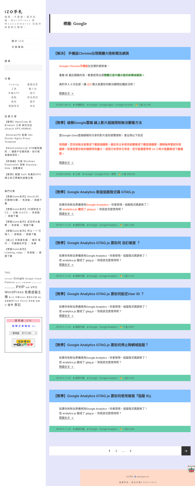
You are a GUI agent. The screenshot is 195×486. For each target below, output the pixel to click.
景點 (14, 97)
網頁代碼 (80, 224)
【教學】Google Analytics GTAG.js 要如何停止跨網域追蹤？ (101, 345)
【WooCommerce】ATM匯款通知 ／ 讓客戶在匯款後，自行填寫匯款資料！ (23, 151)
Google (19, 278)
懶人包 (33, 89)
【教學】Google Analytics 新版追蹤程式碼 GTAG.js (94, 192)
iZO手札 (14, 11)
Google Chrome (124, 104)
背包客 (32, 301)
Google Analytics (108, 224)
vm (28, 287)
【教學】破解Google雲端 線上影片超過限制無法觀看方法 (98, 123)
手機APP (14, 93)
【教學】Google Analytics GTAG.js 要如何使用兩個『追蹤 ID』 (103, 396)
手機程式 (80, 104)
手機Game (20, 297)
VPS (34, 287)
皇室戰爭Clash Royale (16, 301)
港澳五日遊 (32, 297)
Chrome (9, 279)
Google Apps (106, 104)
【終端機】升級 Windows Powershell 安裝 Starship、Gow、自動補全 (22, 164)
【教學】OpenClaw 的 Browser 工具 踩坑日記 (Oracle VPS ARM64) (18, 125)
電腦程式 (14, 106)
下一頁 (186, 450)
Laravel (26, 282)
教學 (113, 174)
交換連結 (18, 47)
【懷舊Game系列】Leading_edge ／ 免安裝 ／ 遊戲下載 (23, 252)
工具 (14, 89)
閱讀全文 (66, 93)
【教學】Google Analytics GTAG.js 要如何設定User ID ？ (99, 294)
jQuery (18, 282)
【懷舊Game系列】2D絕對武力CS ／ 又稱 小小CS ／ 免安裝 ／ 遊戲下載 (23, 212)
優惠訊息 (32, 84)
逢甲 (10, 305)
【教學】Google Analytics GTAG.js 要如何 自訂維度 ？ (97, 243)
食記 (32, 106)
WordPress (14, 292)
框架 (14, 101)
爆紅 (39, 297)
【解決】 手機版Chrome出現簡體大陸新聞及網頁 (91, 53)
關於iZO (18, 41)
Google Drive (102, 174)
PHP (20, 287)
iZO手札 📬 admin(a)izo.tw (137, 477)
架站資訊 (32, 97)
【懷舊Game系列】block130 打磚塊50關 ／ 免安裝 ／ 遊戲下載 (23, 200)
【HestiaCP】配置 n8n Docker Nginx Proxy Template (19, 138)
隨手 (32, 101)
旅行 (32, 93)
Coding (14, 84)
